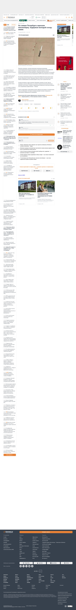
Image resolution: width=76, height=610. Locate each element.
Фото (34, 558)
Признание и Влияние (39, 14)
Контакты (5, 538)
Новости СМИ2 (21, 175)
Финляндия (35, 554)
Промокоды (64, 128)
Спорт (34, 545)
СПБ (8, 24)
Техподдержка (6, 540)
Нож (31, 104)
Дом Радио (44, 551)
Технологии (35, 549)
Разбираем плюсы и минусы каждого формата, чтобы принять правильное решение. (27, 198)
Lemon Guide (47, 14)
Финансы (34, 553)
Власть (21, 547)
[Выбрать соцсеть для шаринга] (53, 35)
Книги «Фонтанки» (46, 547)
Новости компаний (24, 178)
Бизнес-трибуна (23, 542)
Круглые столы (45, 554)
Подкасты (34, 542)
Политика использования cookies (63, 597)
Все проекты (44, 558)
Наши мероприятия (7, 544)
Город (21, 551)
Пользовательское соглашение (63, 592)
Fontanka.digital (45, 549)
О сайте (5, 537)
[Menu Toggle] (4, 17)
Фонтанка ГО (21, 14)
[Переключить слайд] (72, 29)
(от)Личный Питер (14, 14)
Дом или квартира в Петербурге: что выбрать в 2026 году (26, 195)
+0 (50, 125)
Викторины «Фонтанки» (24, 545)
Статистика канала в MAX (9, 549)
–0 (53, 125)
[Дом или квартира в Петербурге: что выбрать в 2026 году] (27, 186)
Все (5, 24)
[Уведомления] (69, 17)
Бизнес (21, 540)
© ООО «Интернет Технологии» (31, 605)
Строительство (36, 547)
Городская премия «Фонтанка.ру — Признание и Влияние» (53, 542)
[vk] (26, 566)
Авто (20, 537)
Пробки (38, 17)
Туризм (34, 551)
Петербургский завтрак (65, 14)
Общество (34, 538)
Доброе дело (22, 553)
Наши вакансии (7, 547)
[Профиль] (71, 17)
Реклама (5, 542)
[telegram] (23, 566)
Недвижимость (23, 558)
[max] (21, 566)
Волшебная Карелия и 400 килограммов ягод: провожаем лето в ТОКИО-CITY (45, 195)
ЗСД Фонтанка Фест (55, 14)
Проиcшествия (35, 544)
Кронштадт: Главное (46, 553)
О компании (6, 545)
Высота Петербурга (46, 556)
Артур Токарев (25, 99)
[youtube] (29, 566)
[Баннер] (23, 20)
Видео (21, 544)
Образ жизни (35, 537)
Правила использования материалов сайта (65, 595)
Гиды (21, 549)
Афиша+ (21, 538)
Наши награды (60, 603)
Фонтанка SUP (6, 14)
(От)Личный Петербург (46, 544)
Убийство (20, 104)
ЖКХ (20, 556)
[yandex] (32, 566)
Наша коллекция (45, 545)
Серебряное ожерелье (29, 14)
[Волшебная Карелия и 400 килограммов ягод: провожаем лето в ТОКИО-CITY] (46, 186)
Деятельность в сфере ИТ (62, 600)
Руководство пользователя (62, 602)
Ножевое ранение (37, 104)
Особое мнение (36, 540)
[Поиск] (66, 17)
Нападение (26, 104)
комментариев (24, 35)
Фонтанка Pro (45, 537)
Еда (20, 554)
